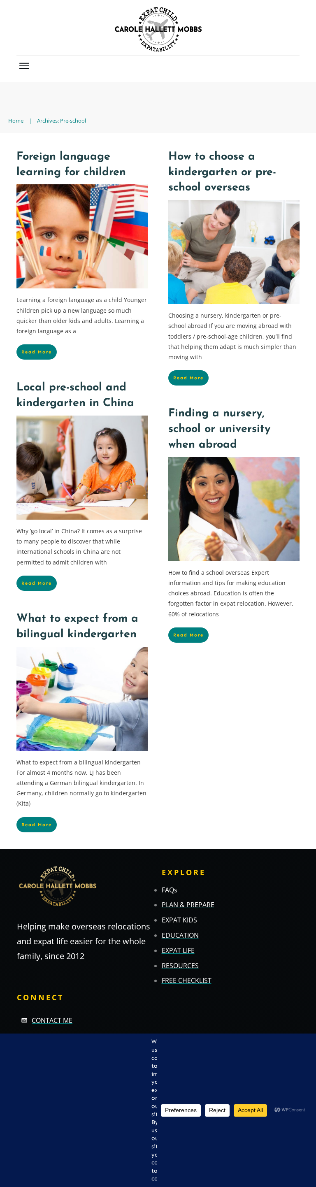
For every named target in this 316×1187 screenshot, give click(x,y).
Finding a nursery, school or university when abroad (219, 429)
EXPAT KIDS (179, 920)
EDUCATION (180, 935)
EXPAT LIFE (178, 950)
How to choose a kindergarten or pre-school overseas (222, 172)
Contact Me (52, 1020)
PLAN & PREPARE (188, 904)
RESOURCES (180, 965)
